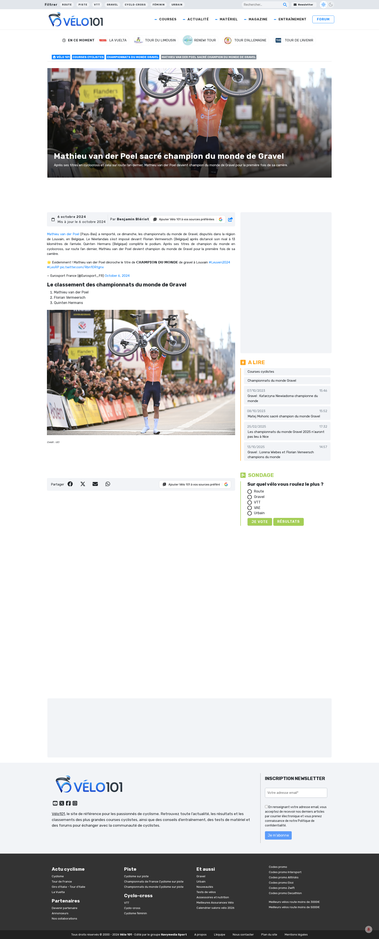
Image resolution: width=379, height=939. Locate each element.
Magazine (258, 19)
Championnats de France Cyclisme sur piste (154, 881)
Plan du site (269, 934)
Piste (83, 4)
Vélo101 (58, 814)
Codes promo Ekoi (281, 882)
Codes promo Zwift (282, 888)
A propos (200, 934)
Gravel (112, 4)
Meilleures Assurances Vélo (215, 902)
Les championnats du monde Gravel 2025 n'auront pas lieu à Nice (286, 434)
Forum (323, 19)
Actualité (198, 19)
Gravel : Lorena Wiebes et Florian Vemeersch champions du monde (281, 454)
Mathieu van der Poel (63, 234)
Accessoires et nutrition (213, 897)
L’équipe (219, 934)
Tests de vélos (206, 892)
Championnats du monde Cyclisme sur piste (154, 886)
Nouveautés (205, 886)
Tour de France (62, 881)
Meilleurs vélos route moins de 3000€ (294, 902)
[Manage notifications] (368, 929)
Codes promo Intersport (285, 872)
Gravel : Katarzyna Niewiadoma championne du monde (283, 398)
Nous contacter (243, 934)
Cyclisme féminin (135, 913)
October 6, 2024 (117, 276)
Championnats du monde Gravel (133, 57)
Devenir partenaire (64, 908)
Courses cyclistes (88, 57)
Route (67, 4)
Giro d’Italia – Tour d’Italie (68, 886)
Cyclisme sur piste (136, 876)
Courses (168, 19)
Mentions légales (296, 934)
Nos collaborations (64, 918)
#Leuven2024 (219, 262)
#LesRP (53, 267)
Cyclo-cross (135, 4)
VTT (97, 4)
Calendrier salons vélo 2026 (215, 907)
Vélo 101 (63, 57)
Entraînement (293, 19)
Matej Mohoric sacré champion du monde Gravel (284, 416)
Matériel (229, 19)
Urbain (177, 4)
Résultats (288, 521)
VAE (257, 508)
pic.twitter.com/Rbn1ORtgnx (82, 267)
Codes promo (278, 866)
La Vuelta (58, 892)
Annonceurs (60, 913)
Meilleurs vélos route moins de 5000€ (294, 907)
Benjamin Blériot (133, 219)
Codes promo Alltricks (284, 877)
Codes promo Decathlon (285, 893)
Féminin (159, 4)
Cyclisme (58, 876)
